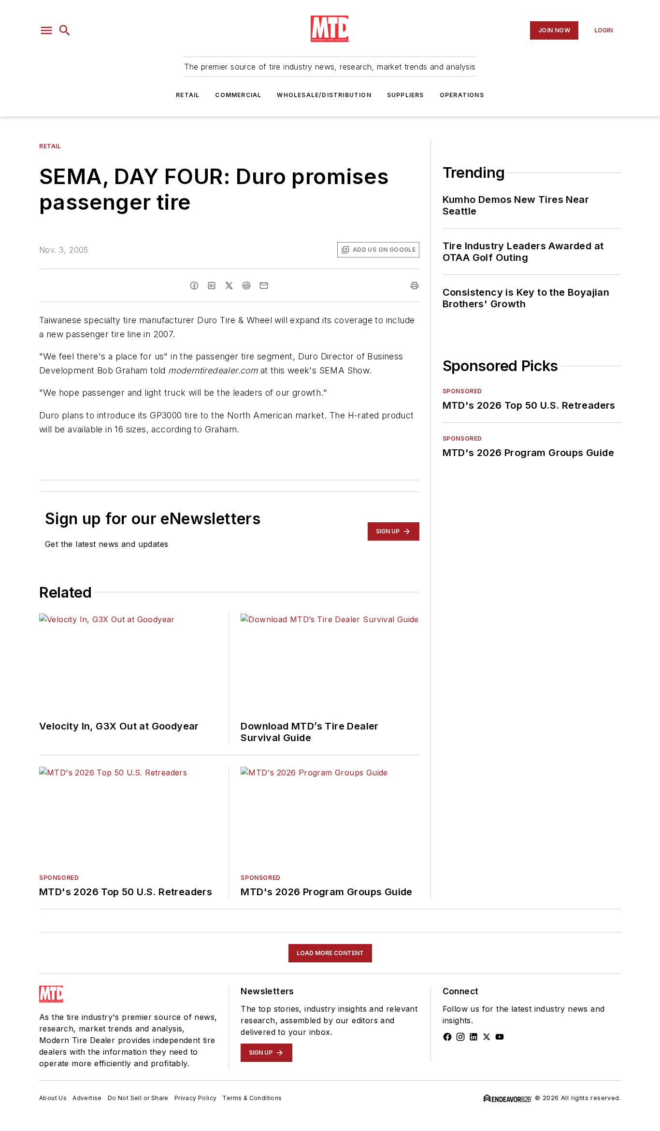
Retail (188, 95)
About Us (53, 1098)
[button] (46, 30)
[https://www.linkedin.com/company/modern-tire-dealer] (473, 1037)
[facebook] (194, 285)
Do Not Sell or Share (138, 1098)
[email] (264, 285)
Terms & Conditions (252, 1098)
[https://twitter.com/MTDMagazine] (486, 1037)
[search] (64, 30)
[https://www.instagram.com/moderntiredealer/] (460, 1037)
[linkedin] (211, 285)
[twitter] (229, 285)
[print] (414, 285)
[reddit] (246, 285)
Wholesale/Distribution (324, 95)
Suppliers (405, 95)
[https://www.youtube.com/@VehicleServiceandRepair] (499, 1037)
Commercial (238, 95)
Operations (462, 95)
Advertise (87, 1098)
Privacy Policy (195, 1098)
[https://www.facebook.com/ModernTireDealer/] (447, 1037)
